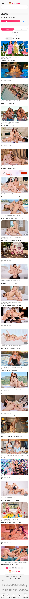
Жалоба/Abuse (20, 576)
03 (13, 567)
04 (16, 567)
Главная (7, 576)
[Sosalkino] (14, 3)
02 (10, 567)
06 (19, 567)
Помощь (12, 576)
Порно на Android (14, 578)
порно (13, 580)
